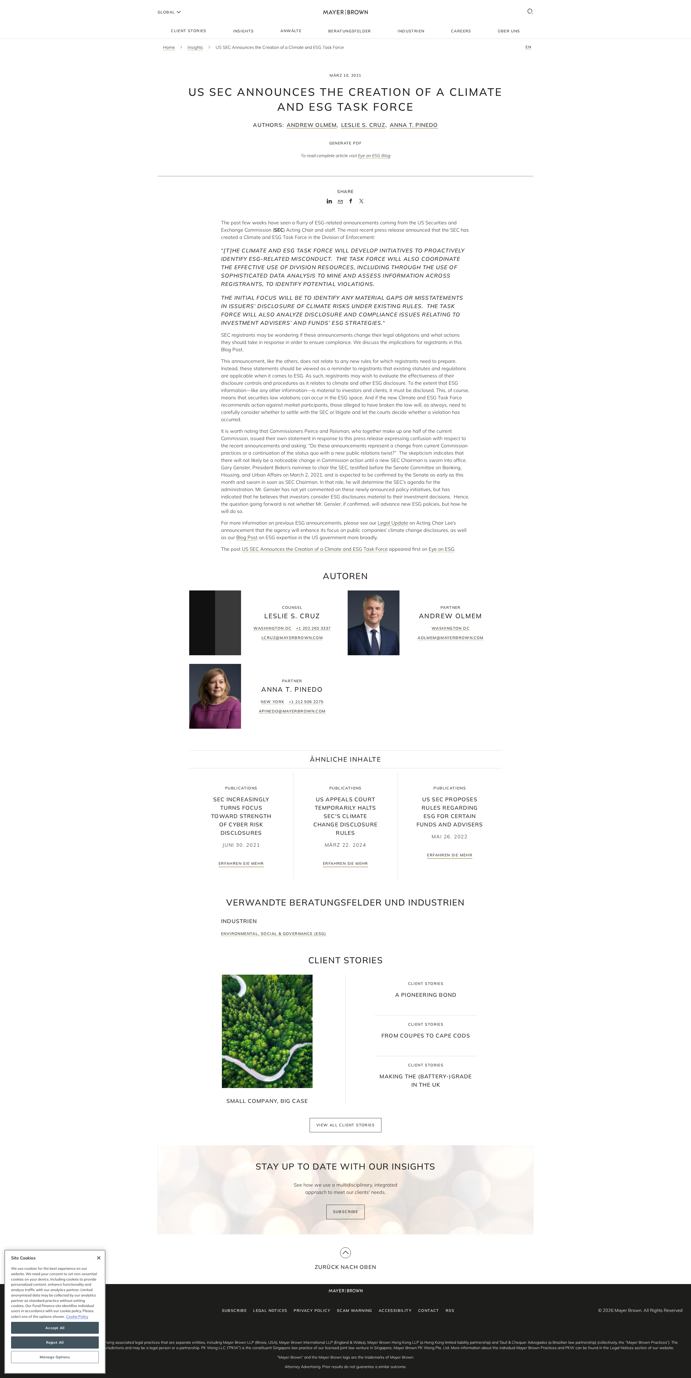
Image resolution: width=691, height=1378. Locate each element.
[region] (55, 1312)
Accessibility (395, 1310)
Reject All (55, 1342)
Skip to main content (26, 4)
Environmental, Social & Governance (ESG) (273, 933)
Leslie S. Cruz (363, 124)
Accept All (55, 1328)
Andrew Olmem (312, 124)
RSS (450, 1310)
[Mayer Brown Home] (345, 12)
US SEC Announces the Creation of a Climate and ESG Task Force (315, 549)
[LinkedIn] (329, 202)
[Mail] (340, 202)
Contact (428, 1310)
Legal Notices (270, 1310)
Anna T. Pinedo (414, 124)
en (528, 47)
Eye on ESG (441, 549)
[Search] (530, 12)
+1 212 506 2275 (306, 701)
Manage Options (55, 1357)
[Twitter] (361, 203)
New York (272, 701)
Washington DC (272, 628)
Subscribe (345, 1211)
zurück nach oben (345, 1267)
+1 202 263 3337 (313, 628)
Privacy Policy (312, 1310)
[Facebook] (351, 202)
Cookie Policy (77, 1316)
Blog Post (247, 537)
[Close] (99, 1258)
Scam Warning (354, 1310)
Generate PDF (345, 143)
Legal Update (393, 523)
